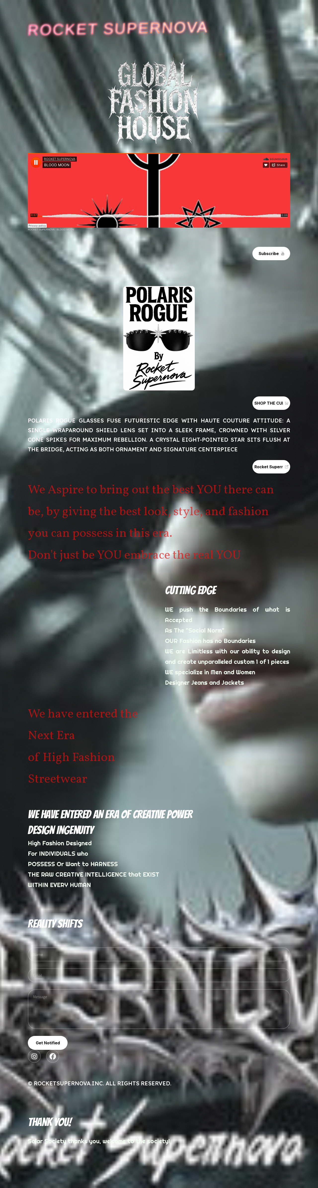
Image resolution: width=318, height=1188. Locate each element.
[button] (271, 253)
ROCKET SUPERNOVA (41, 229)
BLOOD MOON (65, 229)
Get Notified (48, 1042)
